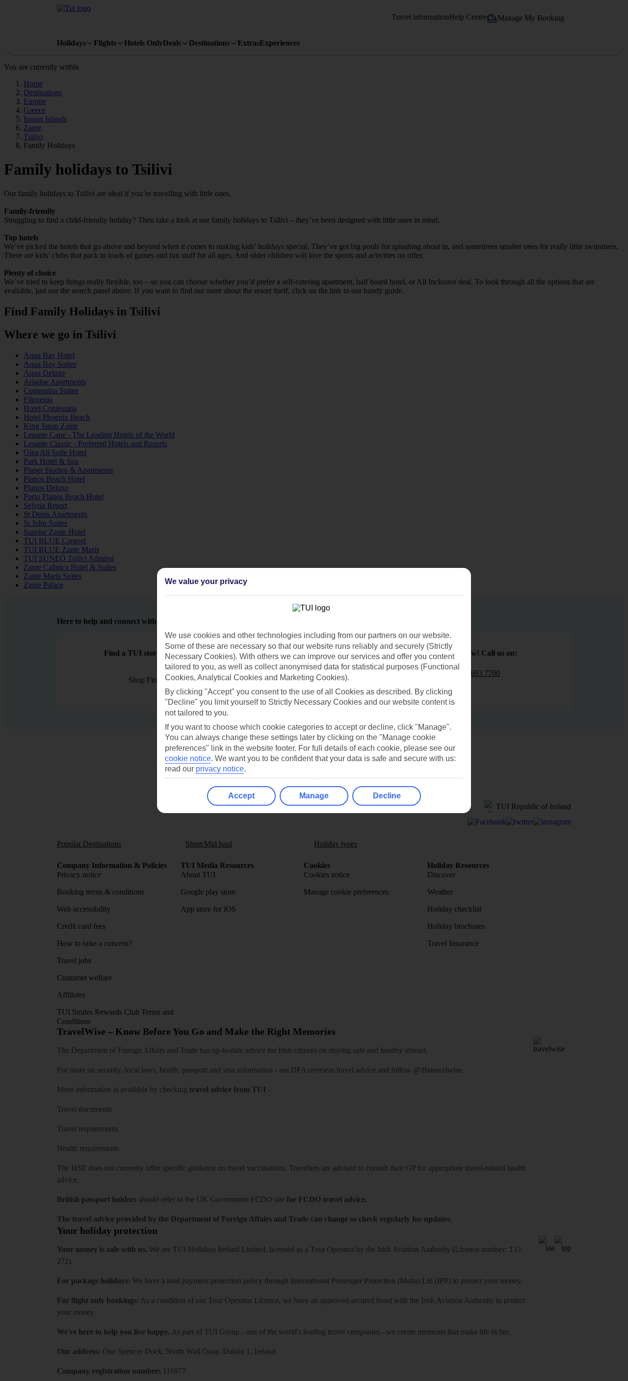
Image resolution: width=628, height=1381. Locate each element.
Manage (314, 796)
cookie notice (188, 758)
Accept (241, 796)
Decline (387, 796)
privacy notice (220, 769)
